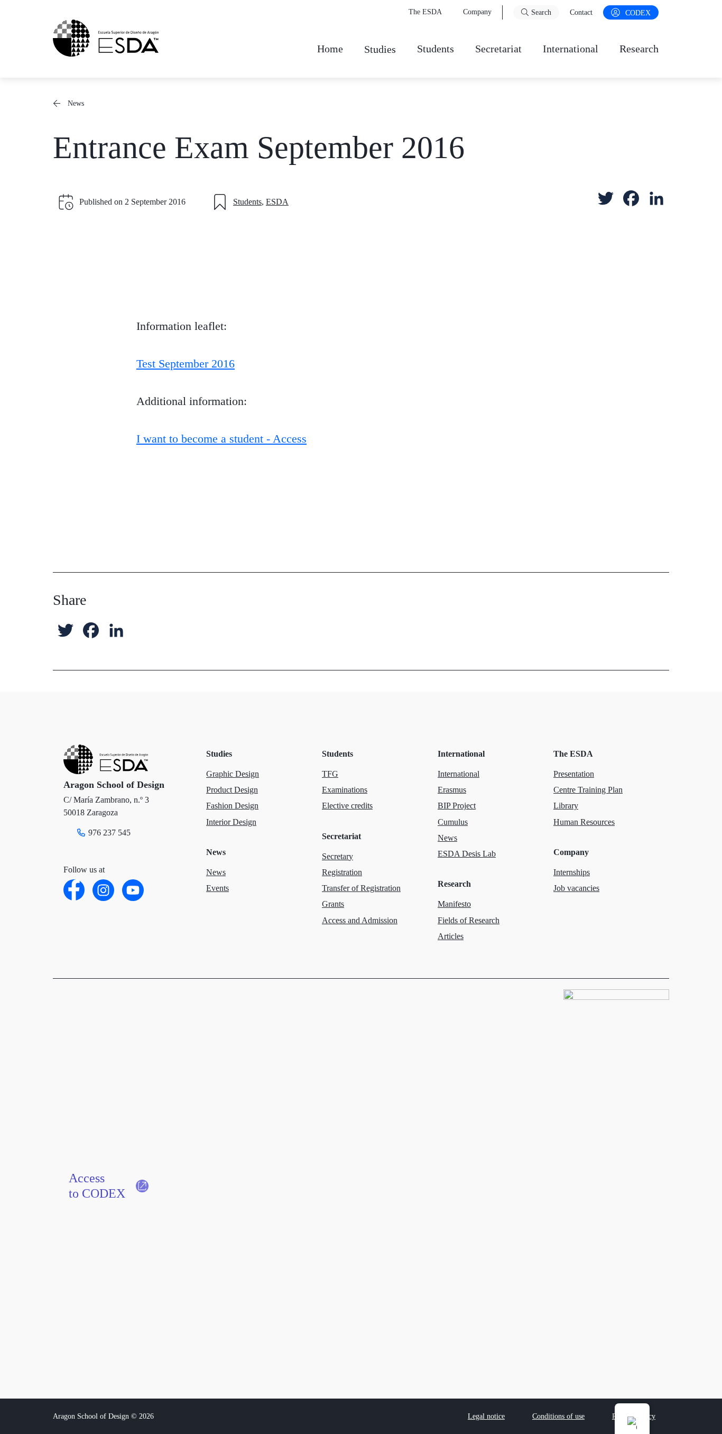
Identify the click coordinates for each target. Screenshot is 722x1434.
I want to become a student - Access (221, 438)
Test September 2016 (185, 363)
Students (247, 201)
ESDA (277, 201)
